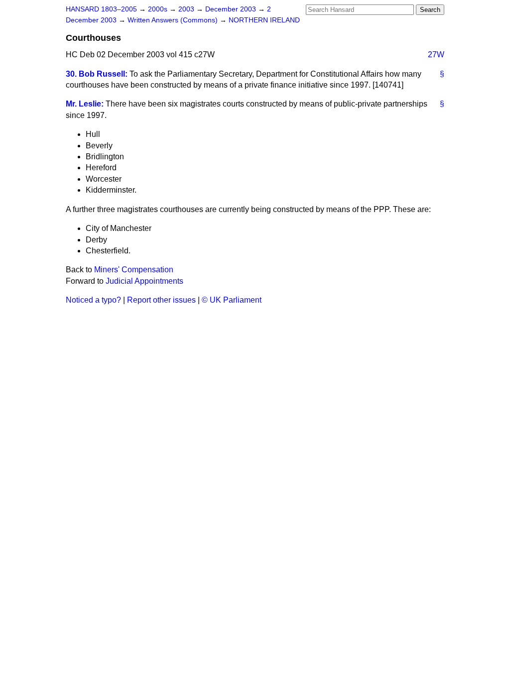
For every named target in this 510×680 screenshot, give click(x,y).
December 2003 (231, 9)
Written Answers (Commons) (174, 20)
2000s (158, 9)
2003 (187, 9)
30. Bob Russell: (97, 74)
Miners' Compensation (133, 269)
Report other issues (161, 300)
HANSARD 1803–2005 (101, 9)
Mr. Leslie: (85, 104)
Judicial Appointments (144, 281)
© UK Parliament (231, 300)
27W (436, 54)
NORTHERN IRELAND (264, 20)
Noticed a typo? (93, 300)
